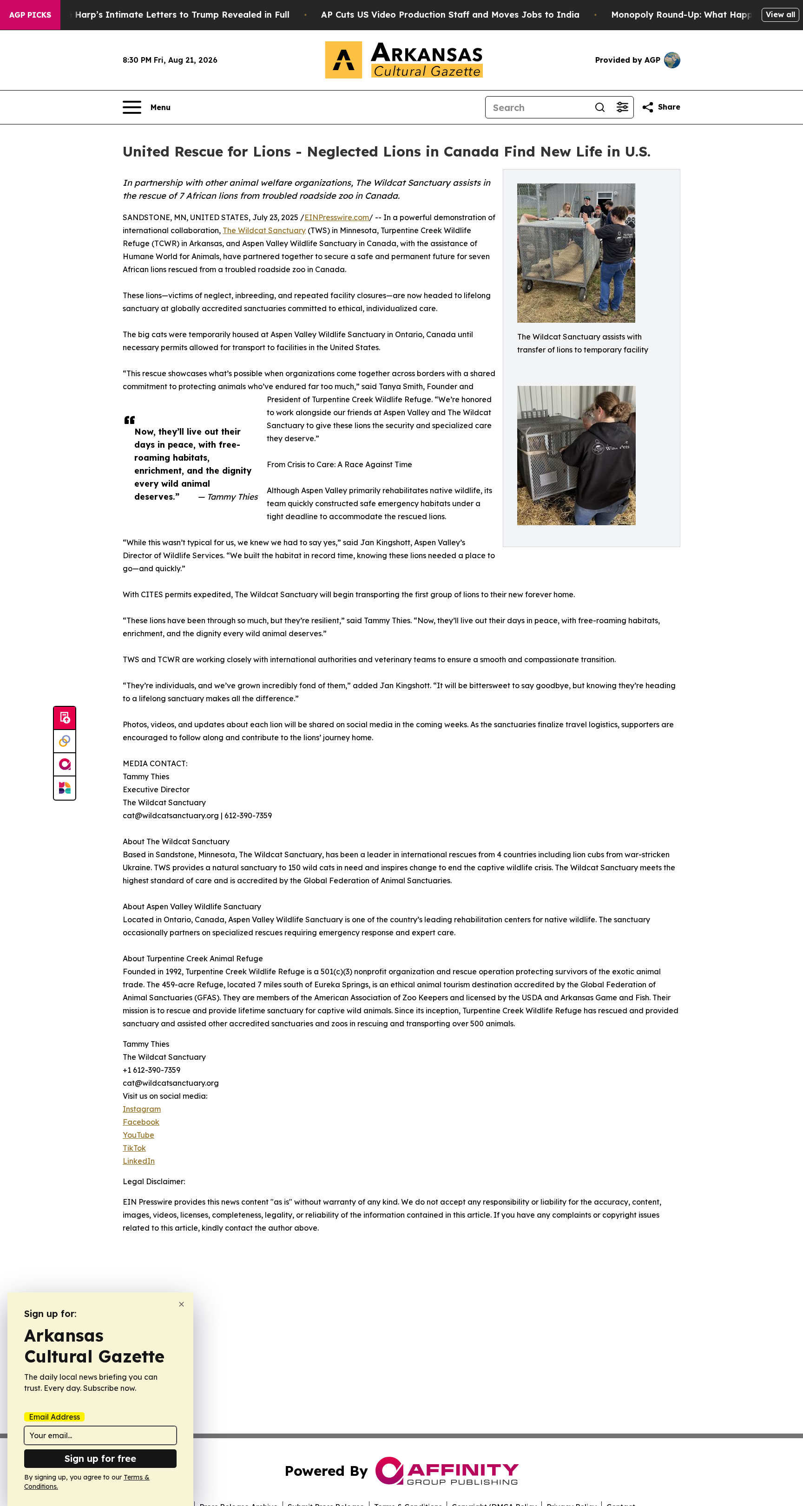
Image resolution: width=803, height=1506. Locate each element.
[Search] (600, 107)
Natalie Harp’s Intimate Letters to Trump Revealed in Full (165, 14)
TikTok (134, 1148)
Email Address (54, 1416)
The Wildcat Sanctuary (264, 230)
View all (780, 14)
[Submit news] (64, 718)
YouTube (138, 1135)
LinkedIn (139, 1161)
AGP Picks (30, 15)
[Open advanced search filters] (622, 107)
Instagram (142, 1109)
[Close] (181, 1304)
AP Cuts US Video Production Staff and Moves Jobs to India (450, 14)
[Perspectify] (64, 741)
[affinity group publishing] (64, 764)
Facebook (141, 1122)
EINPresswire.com (336, 217)
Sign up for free (100, 1458)
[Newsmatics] (64, 788)
